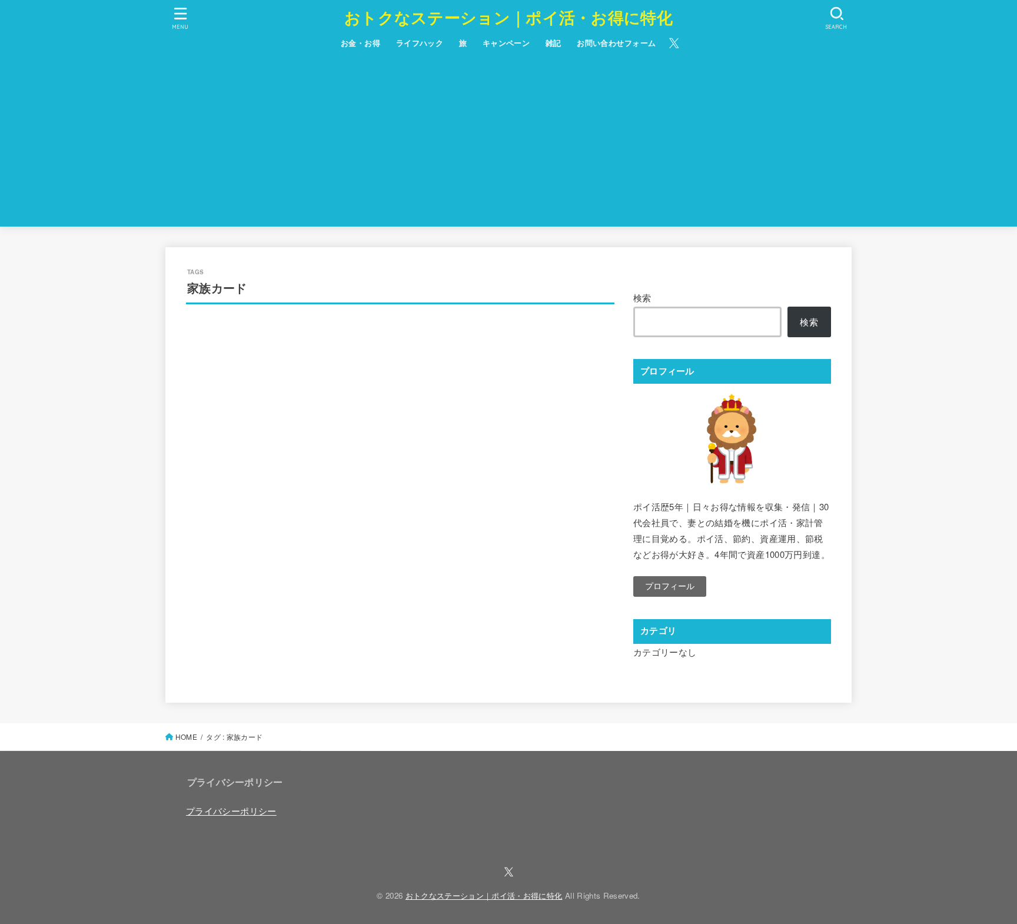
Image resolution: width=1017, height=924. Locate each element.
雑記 (553, 42)
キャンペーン (506, 42)
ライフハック (420, 42)
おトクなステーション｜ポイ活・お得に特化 (508, 18)
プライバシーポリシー (231, 811)
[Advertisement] (508, 144)
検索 (642, 297)
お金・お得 (360, 42)
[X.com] (674, 43)
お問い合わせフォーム (616, 42)
